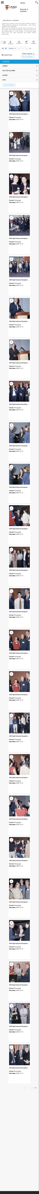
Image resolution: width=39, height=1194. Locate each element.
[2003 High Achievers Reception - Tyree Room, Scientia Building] (19, 101)
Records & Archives (24, 10)
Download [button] (10, 42)
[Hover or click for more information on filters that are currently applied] (33, 54)
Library (22, 3)
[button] (19, 42)
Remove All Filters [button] (27, 57)
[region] (19, 74)
